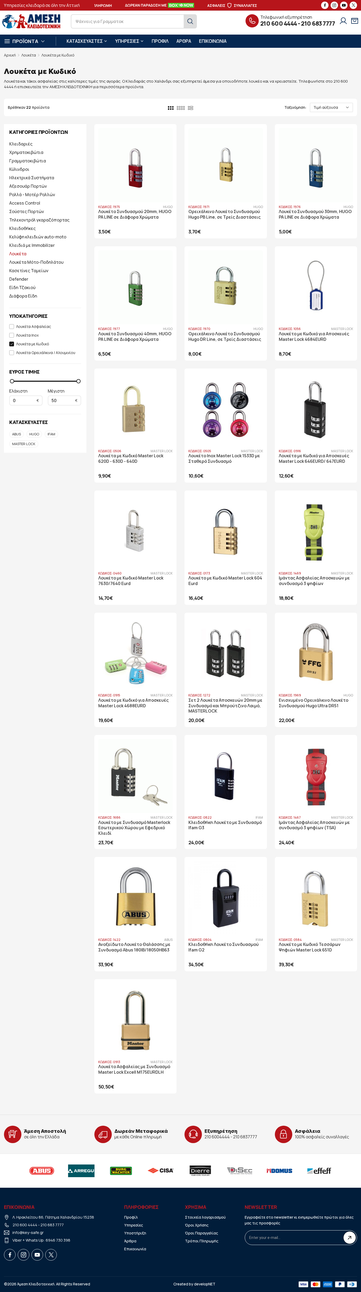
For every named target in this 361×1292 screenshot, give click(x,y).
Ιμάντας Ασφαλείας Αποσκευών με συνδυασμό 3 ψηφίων (314, 580)
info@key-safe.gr (28, 1232)
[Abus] (29, 1170)
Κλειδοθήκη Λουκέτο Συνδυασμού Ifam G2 (223, 947)
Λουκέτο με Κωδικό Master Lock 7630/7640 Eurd (130, 580)
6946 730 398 (58, 1240)
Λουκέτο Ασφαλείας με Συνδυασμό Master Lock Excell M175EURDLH (134, 1069)
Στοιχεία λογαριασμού (205, 1217)
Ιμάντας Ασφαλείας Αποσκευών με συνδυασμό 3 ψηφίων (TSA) (314, 825)
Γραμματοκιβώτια (27, 161)
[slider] (12, 381)
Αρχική (10, 55)
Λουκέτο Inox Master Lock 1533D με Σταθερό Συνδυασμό (224, 458)
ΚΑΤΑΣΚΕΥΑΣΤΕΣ (85, 41)
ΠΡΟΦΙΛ (160, 41)
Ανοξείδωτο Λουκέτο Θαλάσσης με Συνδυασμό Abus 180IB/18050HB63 (134, 947)
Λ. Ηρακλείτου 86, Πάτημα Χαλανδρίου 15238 (53, 1217)
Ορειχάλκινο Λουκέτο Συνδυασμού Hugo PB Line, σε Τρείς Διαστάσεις (224, 214)
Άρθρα (130, 1240)
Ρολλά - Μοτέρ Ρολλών (32, 194)
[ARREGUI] (68, 1170)
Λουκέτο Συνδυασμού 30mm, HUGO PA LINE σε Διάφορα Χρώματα (315, 214)
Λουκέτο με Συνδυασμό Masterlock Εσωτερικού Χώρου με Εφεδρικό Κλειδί (134, 828)
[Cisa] (148, 1170)
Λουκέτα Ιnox (27, 335)
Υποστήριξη (135, 1233)
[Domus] (267, 1170)
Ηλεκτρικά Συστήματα (31, 178)
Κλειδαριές (21, 144)
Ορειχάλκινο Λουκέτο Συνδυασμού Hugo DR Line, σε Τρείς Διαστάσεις (224, 336)
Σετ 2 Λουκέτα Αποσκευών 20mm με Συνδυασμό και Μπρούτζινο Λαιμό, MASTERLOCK (225, 705)
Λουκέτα (28, 55)
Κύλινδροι (19, 169)
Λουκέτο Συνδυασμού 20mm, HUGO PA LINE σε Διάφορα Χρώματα (135, 214)
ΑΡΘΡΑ (184, 41)
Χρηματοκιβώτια (26, 152)
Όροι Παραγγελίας (201, 1233)
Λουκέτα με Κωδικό (58, 55)
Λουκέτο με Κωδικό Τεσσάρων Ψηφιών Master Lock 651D (310, 947)
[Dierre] (187, 1170)
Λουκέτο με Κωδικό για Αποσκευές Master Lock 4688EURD (133, 703)
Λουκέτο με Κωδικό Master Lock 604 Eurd (225, 580)
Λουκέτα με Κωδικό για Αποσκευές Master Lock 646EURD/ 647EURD (314, 458)
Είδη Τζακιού (22, 287)
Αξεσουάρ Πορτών (28, 186)
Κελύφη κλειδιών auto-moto (37, 237)
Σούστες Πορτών (26, 211)
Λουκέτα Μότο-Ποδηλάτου (36, 262)
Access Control (24, 203)
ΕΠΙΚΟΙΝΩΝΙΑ (212, 41)
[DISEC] (227, 1170)
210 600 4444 (278, 23)
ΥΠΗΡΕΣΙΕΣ (127, 41)
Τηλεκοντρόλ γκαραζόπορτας (39, 220)
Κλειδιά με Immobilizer (32, 245)
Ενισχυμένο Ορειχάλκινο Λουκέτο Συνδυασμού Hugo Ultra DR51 (313, 703)
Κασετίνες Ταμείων (28, 271)
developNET (204, 1283)
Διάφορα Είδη (23, 296)
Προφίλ (131, 1217)
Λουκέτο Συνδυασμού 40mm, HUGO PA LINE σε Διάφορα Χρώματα (135, 336)
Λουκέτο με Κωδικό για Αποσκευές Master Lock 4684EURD (314, 336)
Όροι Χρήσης (197, 1225)
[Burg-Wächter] (108, 1170)
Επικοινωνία (135, 1248)
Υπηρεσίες (133, 1225)
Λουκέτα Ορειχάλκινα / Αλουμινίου (45, 353)
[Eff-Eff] (306, 1170)
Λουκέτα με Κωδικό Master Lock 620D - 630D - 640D (130, 458)
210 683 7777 (318, 23)
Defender (18, 279)
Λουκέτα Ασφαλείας (33, 326)
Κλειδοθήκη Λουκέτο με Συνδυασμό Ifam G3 (225, 825)
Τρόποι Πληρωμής (201, 1240)
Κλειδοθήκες (22, 228)
